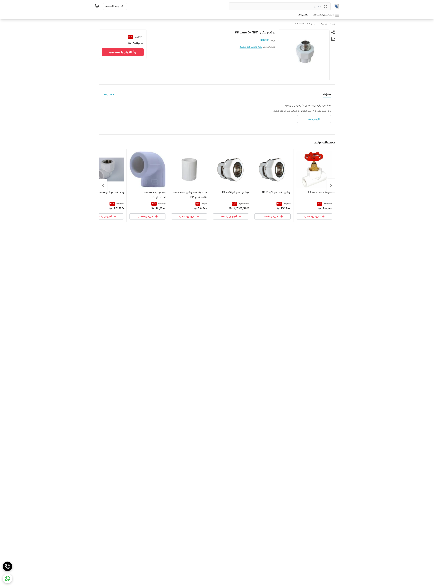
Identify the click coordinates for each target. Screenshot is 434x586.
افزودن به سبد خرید (120, 52)
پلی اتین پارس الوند (326, 23)
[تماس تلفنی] (7, 566)
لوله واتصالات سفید (303, 23)
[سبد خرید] (97, 6)
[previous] (331, 185)
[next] (103, 185)
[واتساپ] (7, 578)
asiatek (264, 40)
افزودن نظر (109, 94)
